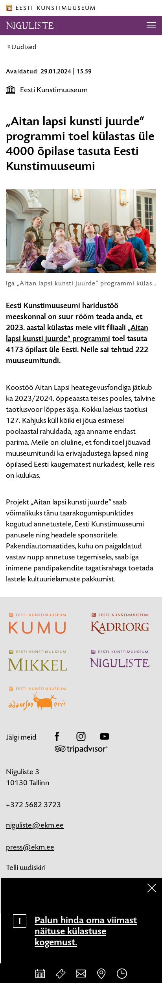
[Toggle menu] (151, 25)
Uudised (24, 47)
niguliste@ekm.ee (35, 825)
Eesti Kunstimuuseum (54, 89)
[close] (151, 888)
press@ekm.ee (30, 846)
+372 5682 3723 (33, 804)
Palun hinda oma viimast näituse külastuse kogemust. (86, 931)
